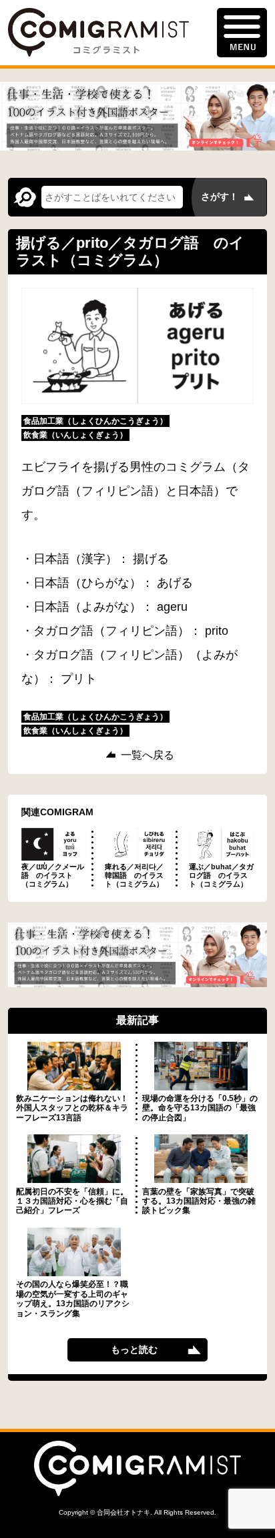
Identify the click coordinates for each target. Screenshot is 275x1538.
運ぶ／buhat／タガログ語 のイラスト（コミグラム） (221, 875)
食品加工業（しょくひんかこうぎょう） (95, 421)
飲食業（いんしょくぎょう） (75, 435)
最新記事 (137, 1020)
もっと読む (134, 1349)
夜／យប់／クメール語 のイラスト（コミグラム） (52, 875)
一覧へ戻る (147, 755)
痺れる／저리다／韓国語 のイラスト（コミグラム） (134, 875)
